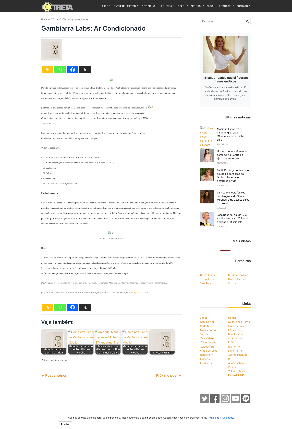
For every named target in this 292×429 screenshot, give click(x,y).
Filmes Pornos (236, 330)
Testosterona (208, 279)
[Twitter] (205, 402)
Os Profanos (207, 275)
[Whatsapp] (60, 69)
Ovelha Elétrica (237, 279)
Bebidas (48, 360)
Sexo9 (204, 334)
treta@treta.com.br (139, 292)
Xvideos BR (207, 346)
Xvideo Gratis (208, 342)
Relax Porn (206, 354)
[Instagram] (225, 402)
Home (44, 19)
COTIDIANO (55, 19)
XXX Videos (207, 338)
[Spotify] (246, 402)
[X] (85, 69)
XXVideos (206, 363)
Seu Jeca (205, 283)
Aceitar (65, 424)
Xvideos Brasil (236, 326)
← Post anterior (54, 375)
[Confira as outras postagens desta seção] (111, 80)
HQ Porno (234, 346)
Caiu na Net (207, 321)
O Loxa (232, 283)
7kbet (203, 317)
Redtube (205, 326)
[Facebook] (72, 69)
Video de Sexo (208, 350)
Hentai (232, 317)
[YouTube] (235, 402)
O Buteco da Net (238, 275)
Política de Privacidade (220, 417)
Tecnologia (69, 19)
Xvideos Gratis (237, 371)
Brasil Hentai (235, 334)
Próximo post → (169, 375)
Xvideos (205, 359)
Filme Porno (235, 350)
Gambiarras (82, 19)
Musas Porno (208, 330)
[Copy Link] (47, 69)
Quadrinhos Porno (239, 321)
